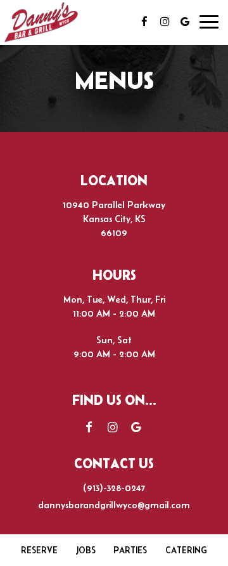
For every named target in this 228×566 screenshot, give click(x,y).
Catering (186, 550)
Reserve (39, 550)
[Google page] (185, 21)
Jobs (86, 550)
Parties (130, 550)
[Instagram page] (165, 21)
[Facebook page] (144, 21)
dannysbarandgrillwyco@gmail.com (114, 504)
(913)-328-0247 (114, 487)
